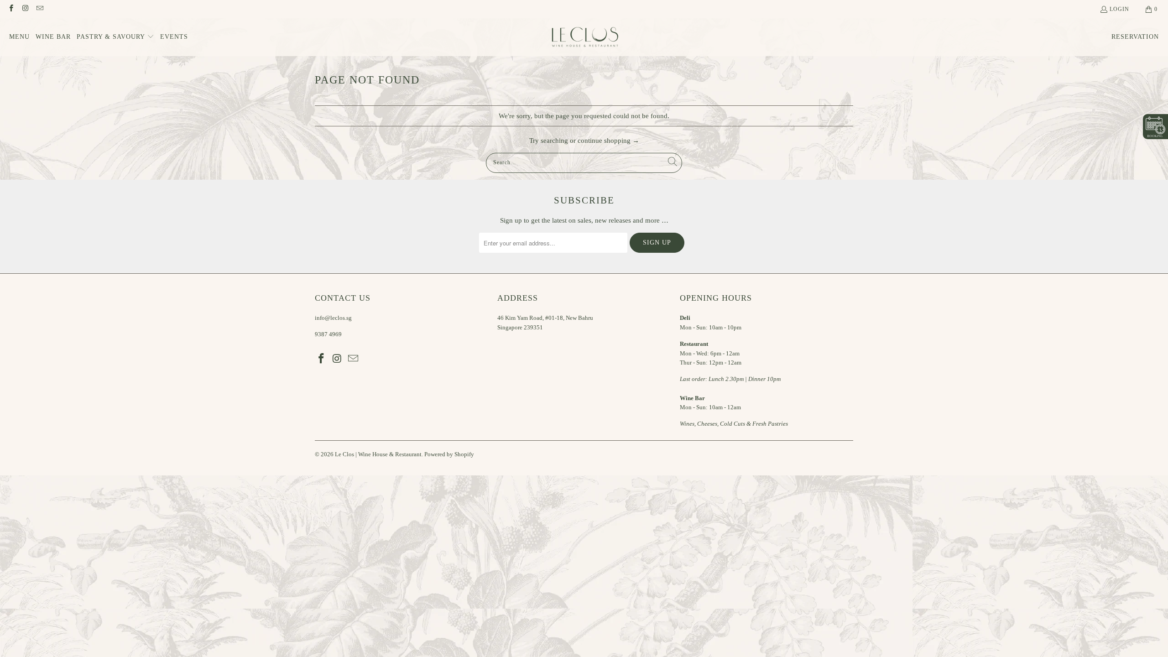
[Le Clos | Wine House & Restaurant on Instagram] (25, 9)
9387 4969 (328, 334)
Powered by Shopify (449, 454)
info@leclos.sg (333, 317)
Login (1119, 9)
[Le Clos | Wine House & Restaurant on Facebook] (11, 9)
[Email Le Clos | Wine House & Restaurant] (39, 9)
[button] (115, 37)
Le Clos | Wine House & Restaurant (378, 454)
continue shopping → (608, 140)
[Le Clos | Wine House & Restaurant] (584, 37)
